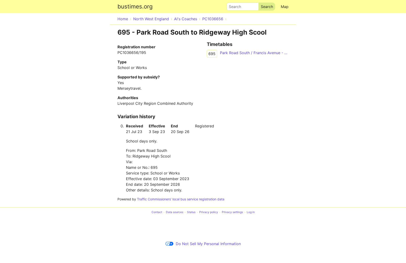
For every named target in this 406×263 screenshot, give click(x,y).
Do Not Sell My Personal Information (208, 243)
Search (233, 5)
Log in (251, 212)
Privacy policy (208, 212)
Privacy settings (232, 212)
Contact (157, 212)
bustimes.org (135, 6)
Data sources (174, 212)
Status (191, 212)
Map (285, 6)
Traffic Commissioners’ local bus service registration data (180, 199)
